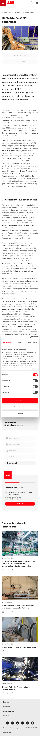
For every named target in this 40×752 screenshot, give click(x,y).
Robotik (10, 558)
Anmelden (6, 707)
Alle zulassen (20, 401)
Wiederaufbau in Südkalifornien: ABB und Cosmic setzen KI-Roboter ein (18, 606)
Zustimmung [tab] (7, 342)
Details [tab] (20, 342)
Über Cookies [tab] (32, 342)
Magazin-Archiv (8, 711)
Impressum (7, 732)
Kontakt (6, 716)
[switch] (35, 380)
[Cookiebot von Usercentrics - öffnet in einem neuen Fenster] (30, 337)
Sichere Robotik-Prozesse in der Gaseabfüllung (16, 688)
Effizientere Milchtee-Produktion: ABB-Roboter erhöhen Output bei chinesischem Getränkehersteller (19, 563)
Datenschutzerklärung (10, 728)
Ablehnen (20, 413)
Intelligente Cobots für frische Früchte (19, 647)
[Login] (36, 2)
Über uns (6, 702)
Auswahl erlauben (20, 407)
